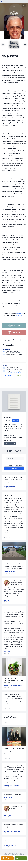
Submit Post (14, 468)
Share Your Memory (10, 443)
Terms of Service (18, 854)
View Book (7, 420)
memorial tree (20, 313)
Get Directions (8, 359)
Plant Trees (19, 359)
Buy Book (15, 420)
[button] (14, 551)
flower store (19, 315)
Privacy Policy (10, 854)
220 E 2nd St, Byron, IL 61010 (13, 356)
